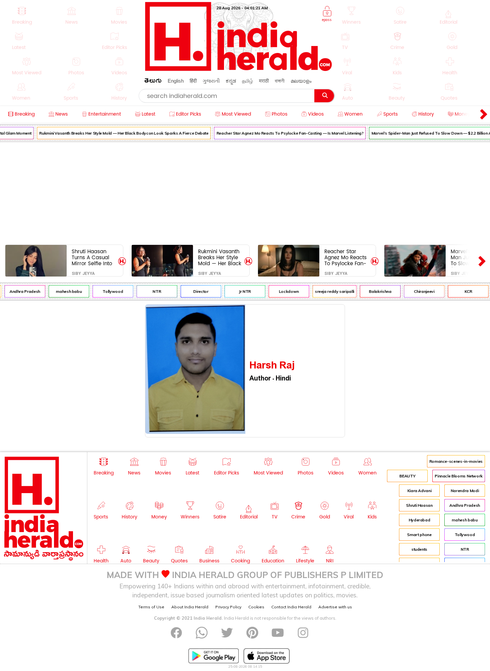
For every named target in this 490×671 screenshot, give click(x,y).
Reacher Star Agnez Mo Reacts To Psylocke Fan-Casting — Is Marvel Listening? (285, 133)
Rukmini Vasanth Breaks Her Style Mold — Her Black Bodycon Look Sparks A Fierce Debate (119, 133)
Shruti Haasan (419, 505)
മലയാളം (301, 81)
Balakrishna (375, 291)
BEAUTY (407, 475)
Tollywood (108, 291)
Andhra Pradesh (20, 291)
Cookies (256, 606)
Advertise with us (335, 606)
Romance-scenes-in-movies (456, 461)
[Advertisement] (245, 192)
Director (196, 291)
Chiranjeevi (419, 291)
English (176, 81)
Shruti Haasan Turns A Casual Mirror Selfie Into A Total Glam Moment (92, 257)
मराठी (264, 81)
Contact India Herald (291, 606)
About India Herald (189, 606)
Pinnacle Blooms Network (459, 475)
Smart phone (419, 534)
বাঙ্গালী (280, 81)
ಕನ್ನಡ (231, 81)
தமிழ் (247, 81)
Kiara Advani (419, 490)
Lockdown (284, 291)
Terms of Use (151, 606)
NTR (152, 291)
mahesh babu (64, 291)
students (419, 549)
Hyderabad (419, 519)
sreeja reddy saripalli (330, 291)
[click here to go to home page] (238, 69)
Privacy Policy (228, 606)
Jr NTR (240, 291)
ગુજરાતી (211, 81)
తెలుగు (153, 81)
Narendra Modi (465, 490)
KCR (463, 291)
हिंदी (193, 81)
